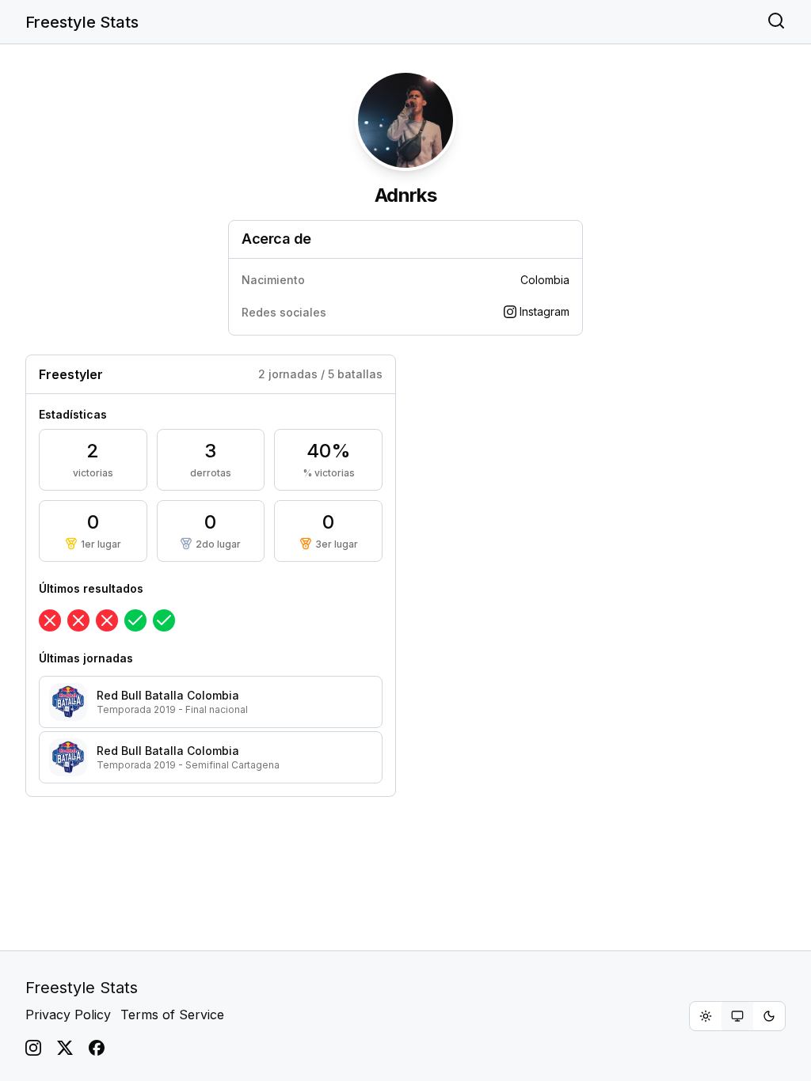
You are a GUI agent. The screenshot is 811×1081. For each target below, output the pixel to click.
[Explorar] (776, 22)
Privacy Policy (68, 1014)
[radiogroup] (737, 1016)
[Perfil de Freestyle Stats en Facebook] (97, 1048)
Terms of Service (172, 1014)
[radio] (706, 1016)
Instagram (544, 311)
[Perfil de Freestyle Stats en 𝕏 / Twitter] (65, 1048)
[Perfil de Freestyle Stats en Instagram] (33, 1048)
